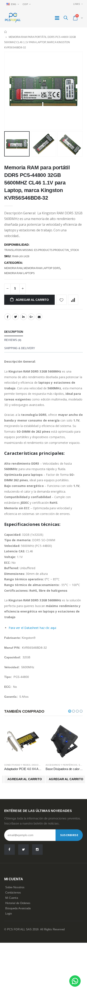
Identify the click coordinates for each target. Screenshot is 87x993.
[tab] (13, 332)
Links (76, 3)
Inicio (5, 32)
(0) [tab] (12, 340)
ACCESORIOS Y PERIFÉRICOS (61, 765)
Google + (31, 316)
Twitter (15, 316)
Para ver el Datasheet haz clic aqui (32, 628)
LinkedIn (23, 316)
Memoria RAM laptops (19, 273)
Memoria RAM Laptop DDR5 (42, 268)
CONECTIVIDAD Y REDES (17, 765)
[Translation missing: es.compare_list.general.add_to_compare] (73, 300)
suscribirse (69, 835)
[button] (70, 711)
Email (39, 316)
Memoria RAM (13, 268)
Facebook (7, 316)
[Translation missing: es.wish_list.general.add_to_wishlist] (61, 300)
